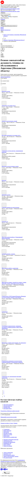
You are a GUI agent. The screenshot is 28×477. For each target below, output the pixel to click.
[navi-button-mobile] (2, 32)
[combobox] (7, 46)
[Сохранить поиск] (2, 55)
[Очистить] (3, 49)
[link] (3, 24)
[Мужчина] (4, 89)
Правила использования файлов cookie (10, 11)
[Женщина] (4, 219)
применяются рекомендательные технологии (13, 460)
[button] (2, 27)
